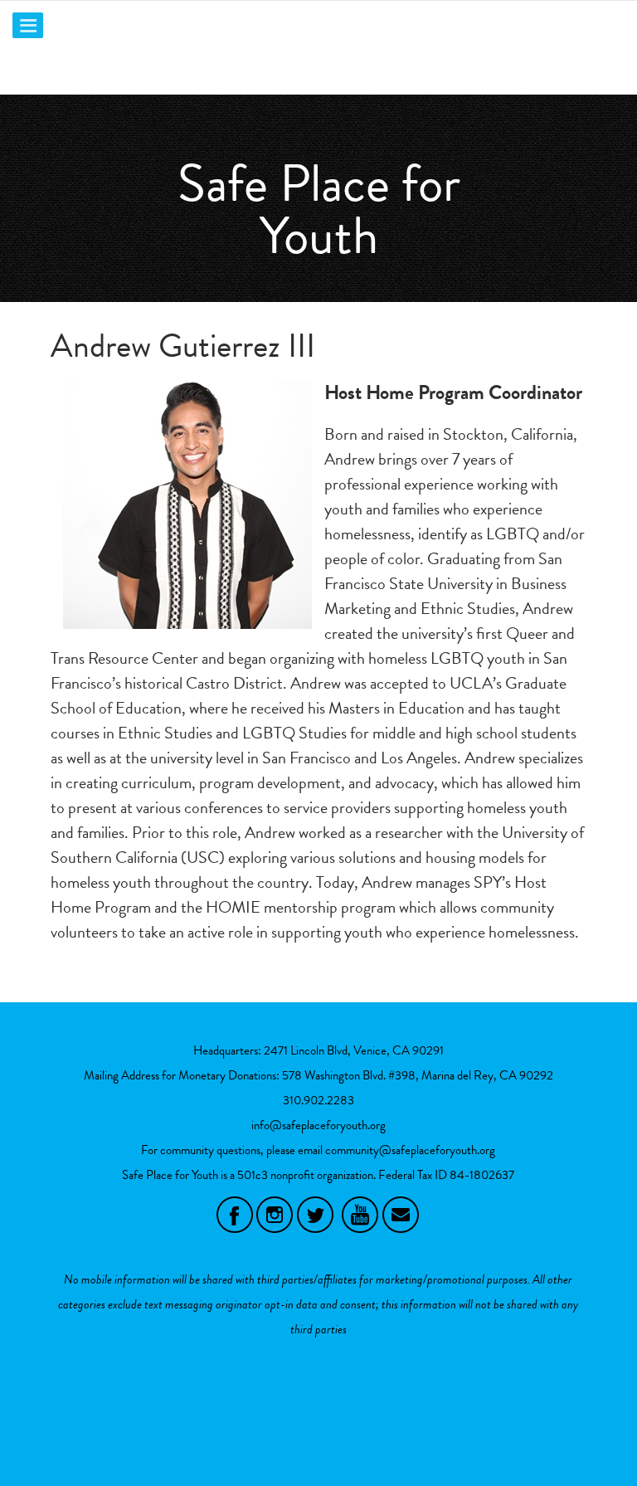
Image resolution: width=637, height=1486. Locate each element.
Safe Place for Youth (318, 209)
